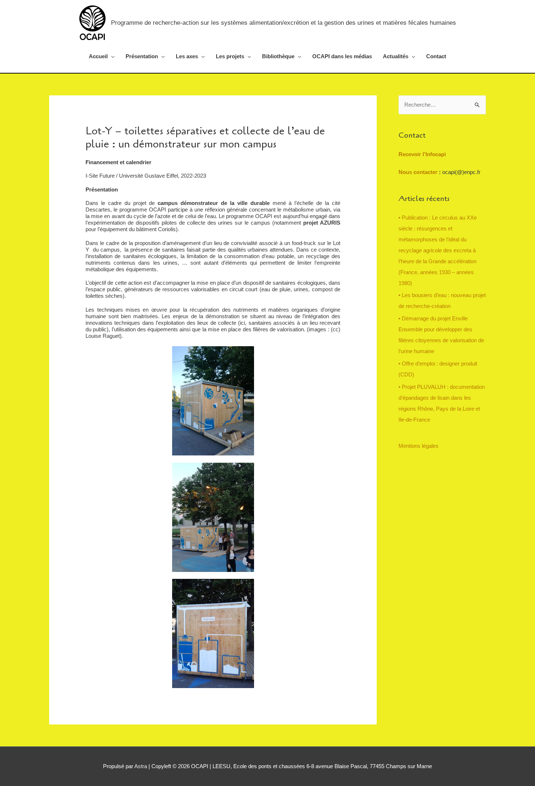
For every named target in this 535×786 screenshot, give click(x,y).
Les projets (230, 56)
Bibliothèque (278, 56)
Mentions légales (419, 446)
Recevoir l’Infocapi (422, 154)
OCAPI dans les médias (342, 56)
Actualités (395, 56)
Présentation (142, 56)
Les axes (187, 56)
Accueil (98, 56)
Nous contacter (419, 172)
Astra (140, 766)
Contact (436, 56)
